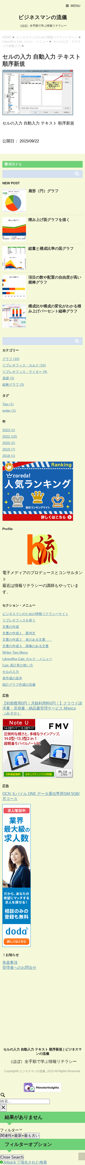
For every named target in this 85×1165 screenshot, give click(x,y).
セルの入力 (10, 672)
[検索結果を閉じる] (3, 1108)
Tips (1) (8, 404)
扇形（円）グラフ (43, 191)
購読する (15, 164)
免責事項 (9, 962)
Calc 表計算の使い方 (17, 665)
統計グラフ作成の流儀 (18, 684)
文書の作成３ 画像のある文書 (25, 646)
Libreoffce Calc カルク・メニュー (25, 41)
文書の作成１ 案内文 (18, 633)
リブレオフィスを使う (18, 620)
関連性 (6, 1136)
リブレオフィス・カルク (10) (24, 365)
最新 (18, 1136)
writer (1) (9, 410)
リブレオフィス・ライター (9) (24, 372)
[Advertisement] (42, 1006)
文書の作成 (10, 627)
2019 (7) (8, 449)
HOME (7, 37)
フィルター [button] (13, 1130)
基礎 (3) (8, 378)
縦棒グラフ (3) (13, 384)
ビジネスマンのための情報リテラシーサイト (47, 37)
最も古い (31, 1136)
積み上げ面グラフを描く (49, 220)
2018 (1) (8, 456)
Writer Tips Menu (15, 652)
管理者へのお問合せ (19, 967)
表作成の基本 (12, 678)
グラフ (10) (10, 359)
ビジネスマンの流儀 (42, 17)
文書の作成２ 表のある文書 (27, 639)
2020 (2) (8, 443)
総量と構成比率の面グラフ (51, 248)
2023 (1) (8, 430)
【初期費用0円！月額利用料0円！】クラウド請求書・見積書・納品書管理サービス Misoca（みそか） (42, 708)
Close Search (11, 1157)
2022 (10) (9, 436)
